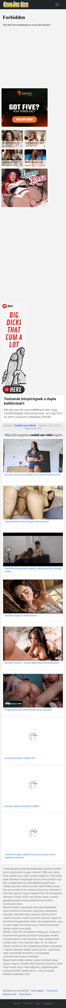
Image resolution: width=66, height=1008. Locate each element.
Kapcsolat (17, 1003)
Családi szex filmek (25, 425)
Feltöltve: (43, 425)
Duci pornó (25, 994)
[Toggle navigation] (57, 4)
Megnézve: (30, 428)
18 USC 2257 (28, 1003)
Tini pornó (51, 990)
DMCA (38, 1003)
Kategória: (8, 425)
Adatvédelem (48, 1003)
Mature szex (9, 994)
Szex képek (37, 990)
